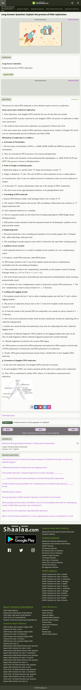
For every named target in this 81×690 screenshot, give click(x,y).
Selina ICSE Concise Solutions (52, 562)
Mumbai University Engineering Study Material (20, 620)
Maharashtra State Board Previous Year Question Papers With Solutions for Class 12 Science (20, 656)
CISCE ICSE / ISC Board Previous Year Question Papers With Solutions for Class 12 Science (19, 675)
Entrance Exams (47, 610)
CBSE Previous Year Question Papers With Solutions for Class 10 (18, 642)
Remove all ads (73, 20)
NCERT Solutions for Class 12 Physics (55, 577)
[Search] (78, 3)
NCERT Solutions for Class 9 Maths (54, 598)
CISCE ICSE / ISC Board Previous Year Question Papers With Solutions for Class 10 (19, 680)
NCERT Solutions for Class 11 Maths (54, 584)
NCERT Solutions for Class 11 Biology (55, 591)
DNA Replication (8, 415)
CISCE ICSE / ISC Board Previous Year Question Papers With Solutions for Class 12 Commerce (19, 670)
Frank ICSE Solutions (49, 565)
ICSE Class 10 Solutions (50, 560)
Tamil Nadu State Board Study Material (17, 615)
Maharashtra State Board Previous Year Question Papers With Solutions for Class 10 (20, 661)
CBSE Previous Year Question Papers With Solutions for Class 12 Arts (18, 628)
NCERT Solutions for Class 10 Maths (54, 593)
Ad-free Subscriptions (49, 634)
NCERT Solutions (48, 546)
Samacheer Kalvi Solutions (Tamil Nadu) (56, 544)
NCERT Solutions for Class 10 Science (55, 595)
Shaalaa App (46, 632)
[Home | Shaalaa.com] (33, 3)
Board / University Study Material (18, 607)
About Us (45, 629)
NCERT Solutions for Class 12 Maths (54, 574)
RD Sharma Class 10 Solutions (52, 551)
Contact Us (46, 627)
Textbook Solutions (50, 537)
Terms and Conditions (50, 625)
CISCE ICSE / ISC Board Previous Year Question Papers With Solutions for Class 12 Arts (19, 666)
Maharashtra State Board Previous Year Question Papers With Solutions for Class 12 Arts (20, 647)
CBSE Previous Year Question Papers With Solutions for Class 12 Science (18, 637)
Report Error (8, 422)
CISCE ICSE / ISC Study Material (14, 617)
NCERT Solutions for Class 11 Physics (55, 586)
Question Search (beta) (50, 620)
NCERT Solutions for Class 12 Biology (55, 581)
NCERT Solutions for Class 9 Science (54, 600)
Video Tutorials (47, 613)
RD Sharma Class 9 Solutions (52, 553)
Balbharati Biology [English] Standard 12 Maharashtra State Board (28, 443)
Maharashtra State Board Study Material (17, 613)
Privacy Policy (46, 622)
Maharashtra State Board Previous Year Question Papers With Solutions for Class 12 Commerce (20, 652)
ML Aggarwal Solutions (50, 567)
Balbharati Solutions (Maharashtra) (54, 541)
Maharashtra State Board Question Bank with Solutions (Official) (58, 533)
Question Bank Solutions (50, 617)
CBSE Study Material (10, 610)
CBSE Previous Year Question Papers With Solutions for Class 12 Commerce (18, 633)
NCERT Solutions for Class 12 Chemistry (56, 579)
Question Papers (48, 615)
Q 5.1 (40, 429)
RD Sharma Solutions (49, 548)
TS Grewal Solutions (49, 558)
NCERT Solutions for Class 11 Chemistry (56, 588)
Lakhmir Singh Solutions (50, 555)
